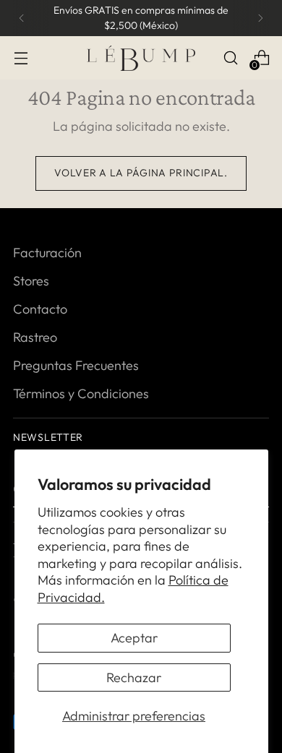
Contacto (40, 309)
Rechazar (133, 677)
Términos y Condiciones (81, 393)
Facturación (47, 252)
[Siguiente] (260, 18)
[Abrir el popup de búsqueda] (230, 58)
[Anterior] (22, 18)
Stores (31, 280)
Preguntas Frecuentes (76, 365)
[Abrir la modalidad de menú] (20, 58)
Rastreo (35, 337)
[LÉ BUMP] (141, 58)
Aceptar (134, 637)
